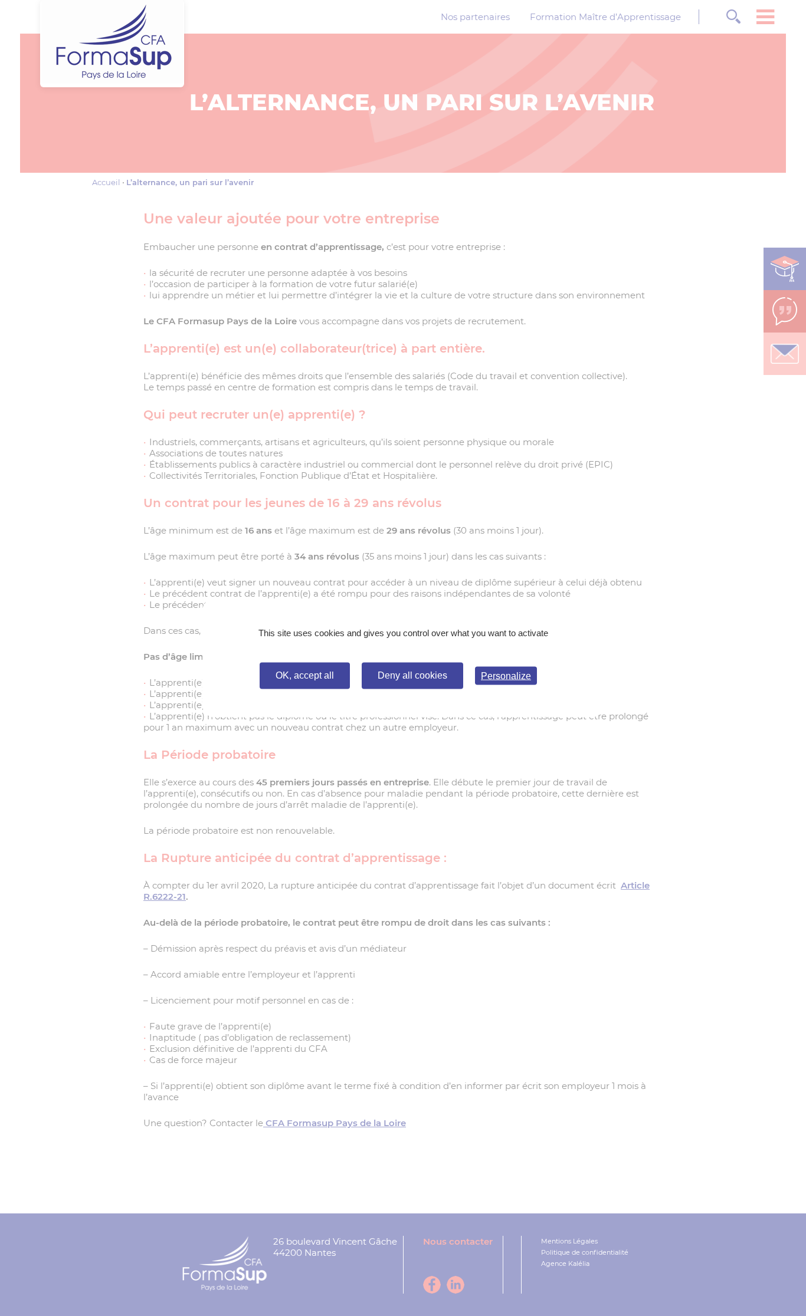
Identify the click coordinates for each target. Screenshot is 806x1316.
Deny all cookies (412, 675)
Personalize (506, 676)
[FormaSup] (112, 80)
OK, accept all (305, 675)
